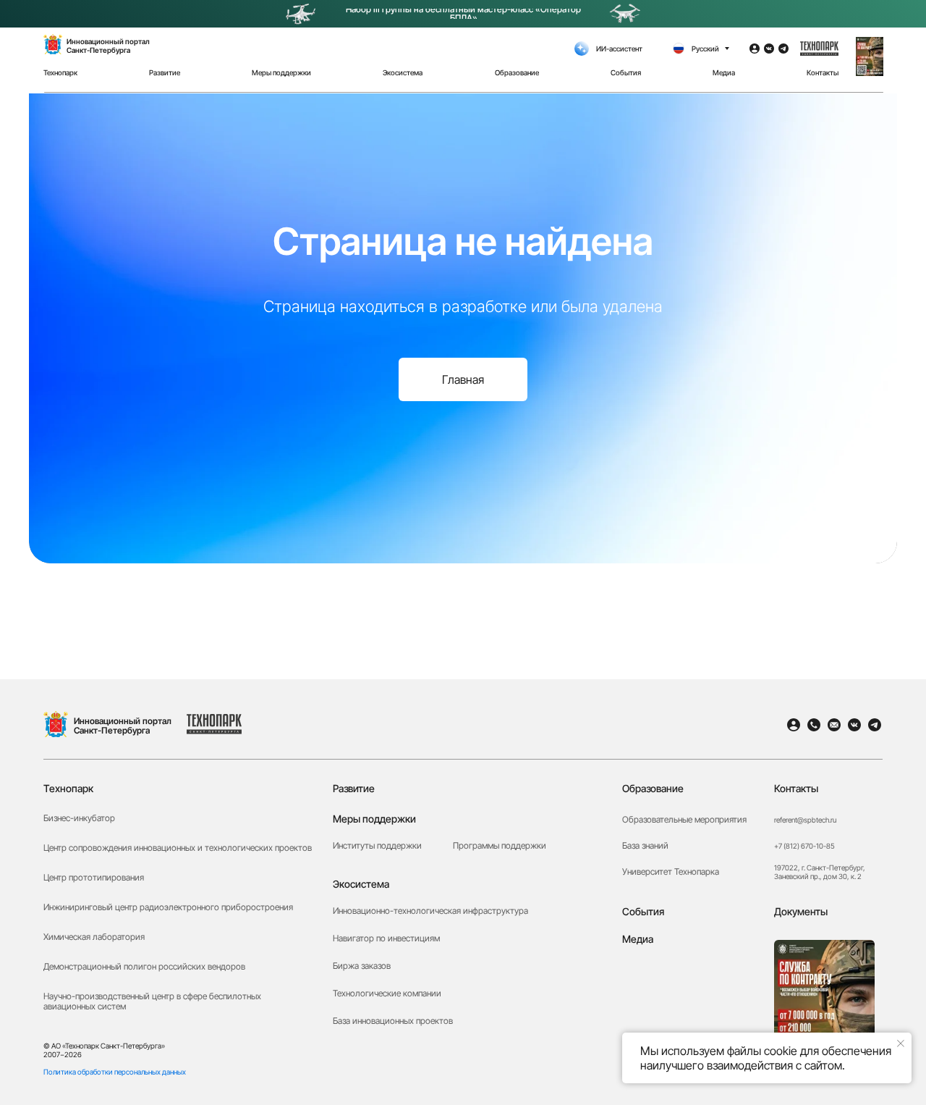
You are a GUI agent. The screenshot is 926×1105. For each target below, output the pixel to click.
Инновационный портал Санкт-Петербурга (122, 725)
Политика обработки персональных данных (114, 1071)
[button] (869, 56)
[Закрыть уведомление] (900, 1043)
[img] (55, 724)
